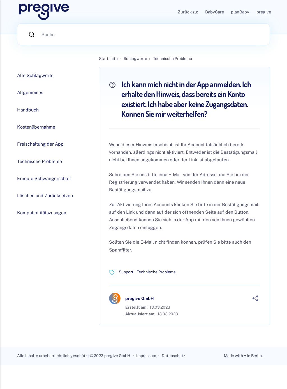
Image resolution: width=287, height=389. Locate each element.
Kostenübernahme (36, 127)
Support (126, 272)
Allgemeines (30, 92)
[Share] (255, 298)
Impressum (146, 355)
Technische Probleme (156, 272)
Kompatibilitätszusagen (41, 212)
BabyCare (214, 12)
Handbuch (28, 110)
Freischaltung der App (40, 144)
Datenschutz (173, 355)
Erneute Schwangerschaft (44, 178)
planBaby (240, 12)
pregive (263, 12)
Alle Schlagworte (35, 75)
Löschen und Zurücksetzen (45, 195)
